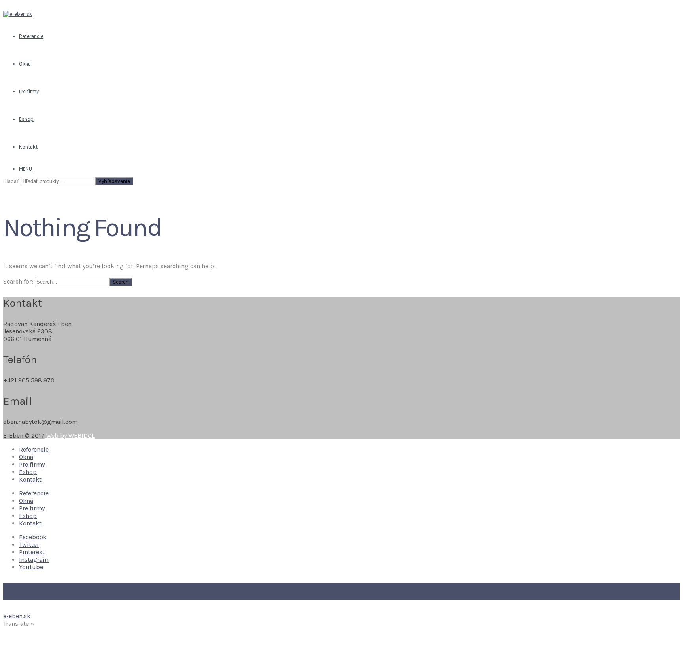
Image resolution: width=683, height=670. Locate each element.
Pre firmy (32, 464)
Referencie (34, 449)
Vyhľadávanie (114, 181)
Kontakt (30, 479)
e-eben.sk (16, 616)
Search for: (18, 281)
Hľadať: (11, 181)
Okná (26, 457)
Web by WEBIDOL (70, 435)
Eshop (28, 472)
